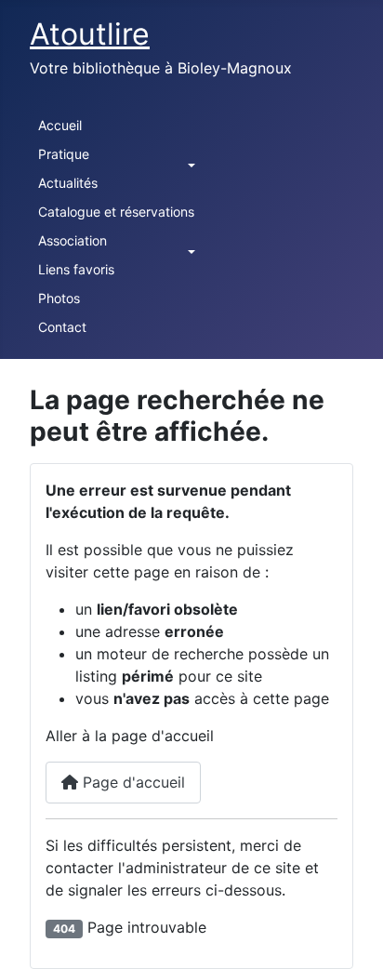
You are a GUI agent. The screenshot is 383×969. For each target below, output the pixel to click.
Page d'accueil (131, 782)
